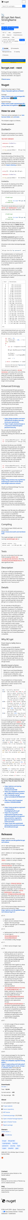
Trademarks (12, 1213)
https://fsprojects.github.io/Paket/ (12, 91)
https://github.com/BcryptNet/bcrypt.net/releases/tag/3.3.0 (13, 911)
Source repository (8, 1109)
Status (3, 1179)
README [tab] (6, 48)
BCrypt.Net (11, 1141)
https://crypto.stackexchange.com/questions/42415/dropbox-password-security (15, 425)
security (12, 1146)
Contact (4, 1171)
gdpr (17, 1148)
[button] (22, 40)
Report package (8, 1125)
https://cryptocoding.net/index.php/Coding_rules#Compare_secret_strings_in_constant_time (13, 1066)
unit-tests (16, 117)
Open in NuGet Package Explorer (13, 1119)
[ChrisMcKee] (2, 1135)
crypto (4, 1148)
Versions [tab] (6, 55)
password (5, 1146)
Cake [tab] (13, 37)
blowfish (10, 1148)
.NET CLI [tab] (4, 32)
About (14, 1209)
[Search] (24, 6)
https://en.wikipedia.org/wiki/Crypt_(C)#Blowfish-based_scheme (15, 792)
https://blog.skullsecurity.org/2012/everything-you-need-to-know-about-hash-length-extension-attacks (13, 481)
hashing (15, 1143)
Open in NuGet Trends (9, 1122)
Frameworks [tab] (15, 48)
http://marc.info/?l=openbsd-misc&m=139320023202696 (14, 801)
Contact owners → (6, 1131)
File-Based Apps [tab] (6, 37)
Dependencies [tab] (7, 51)
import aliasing (11, 165)
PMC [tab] (9, 32)
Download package (9, 1115)
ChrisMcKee (8, 1135)
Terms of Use (21, 1209)
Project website (7, 1106)
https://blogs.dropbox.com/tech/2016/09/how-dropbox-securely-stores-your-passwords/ (15, 420)
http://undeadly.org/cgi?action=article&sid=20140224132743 (15, 797)
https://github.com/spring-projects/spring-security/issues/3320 (13, 788)
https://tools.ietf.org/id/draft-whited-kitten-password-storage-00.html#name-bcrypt (15, 825)
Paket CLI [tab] (9, 35)
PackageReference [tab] (17, 32)
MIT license (6, 1112)
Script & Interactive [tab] (18, 35)
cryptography (6, 1143)
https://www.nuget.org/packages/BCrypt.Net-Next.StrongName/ (13, 104)
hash (18, 1146)
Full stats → (4, 1086)
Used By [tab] (17, 51)
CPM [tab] (3, 35)
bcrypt (4, 1141)
